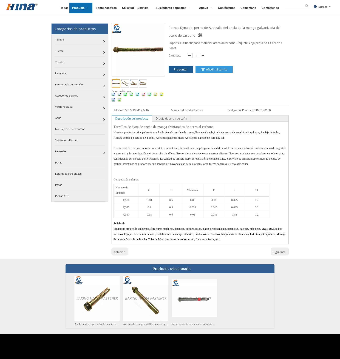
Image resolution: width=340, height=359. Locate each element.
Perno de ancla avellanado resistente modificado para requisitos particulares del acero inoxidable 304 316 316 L (194, 324)
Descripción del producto (131, 118)
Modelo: (119, 110)
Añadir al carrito (216, 69)
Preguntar (181, 69)
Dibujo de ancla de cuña (171, 118)
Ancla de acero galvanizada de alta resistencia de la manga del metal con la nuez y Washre (97, 324)
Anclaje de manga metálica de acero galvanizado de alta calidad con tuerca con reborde (145, 324)
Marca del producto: (184, 110)
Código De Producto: (241, 110)
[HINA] (21, 7)
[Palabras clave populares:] (307, 6)
